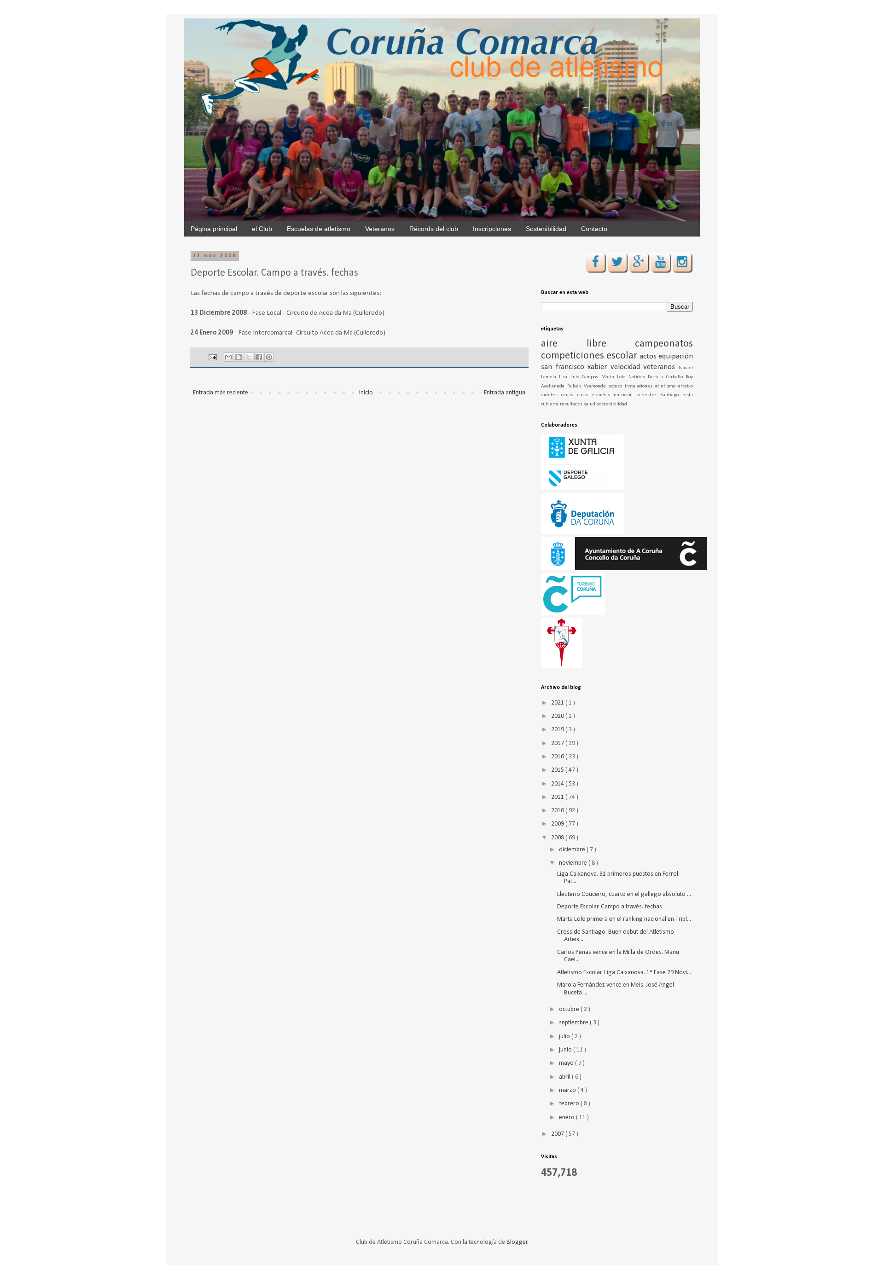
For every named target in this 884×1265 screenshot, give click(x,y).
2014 (558, 783)
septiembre (574, 1022)
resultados (572, 404)
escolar (623, 356)
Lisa (564, 377)
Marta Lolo (614, 377)
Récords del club (433, 228)
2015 (558, 770)
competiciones (573, 356)
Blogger (517, 1242)
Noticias (638, 377)
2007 (558, 1134)
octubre (570, 1009)
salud (590, 404)
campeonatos (664, 344)
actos (649, 356)
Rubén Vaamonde (588, 386)
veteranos (661, 367)
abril (565, 1077)
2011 (558, 797)
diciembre (573, 849)
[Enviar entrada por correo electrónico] (212, 357)
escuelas (603, 395)
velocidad (627, 367)
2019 (558, 729)
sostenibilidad (612, 404)
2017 (558, 743)
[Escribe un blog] (238, 357)
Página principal (214, 228)
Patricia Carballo (667, 377)
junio (566, 1049)
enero (567, 1117)
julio (565, 1036)
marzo (568, 1090)
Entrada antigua (504, 392)
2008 (558, 837)
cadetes (551, 395)
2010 (558, 810)
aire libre (588, 344)
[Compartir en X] (248, 357)
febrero (570, 1103)
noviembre (573, 863)
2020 (558, 716)
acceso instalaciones (632, 386)
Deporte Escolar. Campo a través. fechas (609, 906)
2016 (558, 756)
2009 (558, 823)
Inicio (366, 392)
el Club (262, 228)
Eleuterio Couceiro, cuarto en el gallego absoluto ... (624, 894)
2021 (558, 702)
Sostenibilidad (546, 228)
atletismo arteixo (674, 386)
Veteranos (380, 228)
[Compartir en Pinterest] (268, 357)
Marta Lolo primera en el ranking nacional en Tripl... (624, 919)
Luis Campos (585, 377)
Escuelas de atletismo (318, 228)
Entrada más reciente (220, 392)
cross (584, 395)
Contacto (594, 228)
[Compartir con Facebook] (258, 357)
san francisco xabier (576, 367)
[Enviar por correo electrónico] (228, 357)
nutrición (625, 395)
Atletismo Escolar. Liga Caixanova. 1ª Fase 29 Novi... (624, 972)
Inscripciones (492, 228)
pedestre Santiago (659, 395)
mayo (567, 1063)
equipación (675, 356)
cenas (569, 395)
